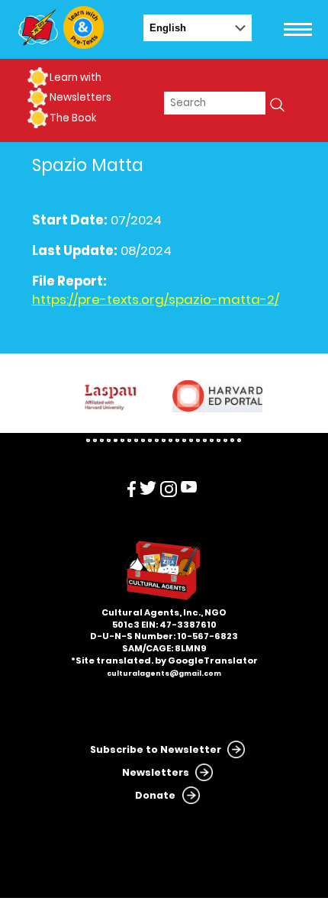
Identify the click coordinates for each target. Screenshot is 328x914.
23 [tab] (239, 440)
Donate (155, 795)
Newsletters (80, 97)
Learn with (75, 77)
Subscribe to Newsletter (155, 749)
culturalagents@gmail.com (164, 673)
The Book (73, 118)
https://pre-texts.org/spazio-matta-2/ (155, 299)
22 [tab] (232, 440)
